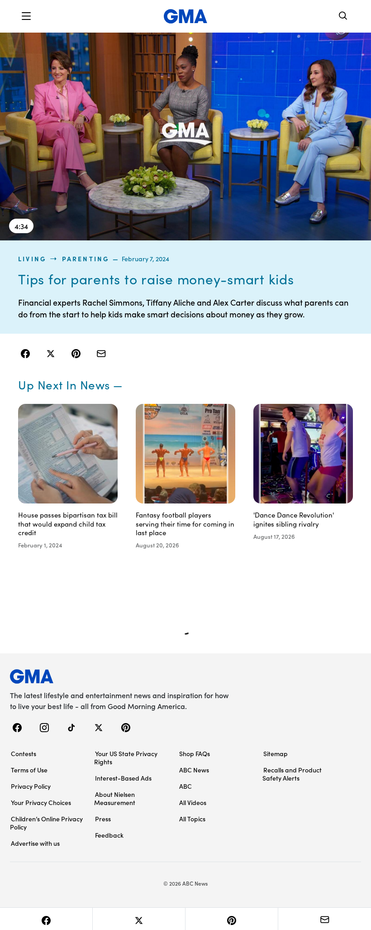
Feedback (109, 834)
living (32, 258)
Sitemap (275, 753)
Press (103, 818)
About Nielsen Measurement (114, 798)
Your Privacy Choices (41, 802)
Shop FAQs (194, 753)
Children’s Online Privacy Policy (46, 822)
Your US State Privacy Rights (125, 757)
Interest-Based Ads (123, 777)
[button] (26, 16)
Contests (23, 753)
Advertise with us (35, 843)
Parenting (86, 258)
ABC (185, 786)
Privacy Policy (31, 786)
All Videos (192, 802)
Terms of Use (29, 769)
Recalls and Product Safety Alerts (292, 773)
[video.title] (185, 136)
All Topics (192, 818)
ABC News (194, 769)
